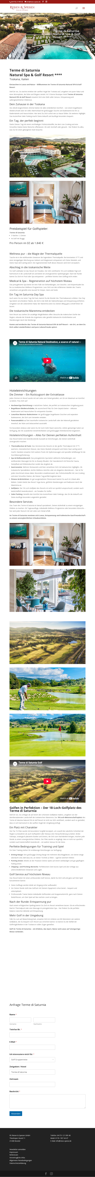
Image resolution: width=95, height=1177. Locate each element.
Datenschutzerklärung (18, 1163)
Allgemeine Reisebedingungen (21, 1160)
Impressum (14, 1152)
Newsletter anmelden (18, 1149)
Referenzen (14, 1155)
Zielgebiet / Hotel (18, 1067)
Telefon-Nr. (16, 1029)
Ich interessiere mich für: (22, 1054)
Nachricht (15, 1091)
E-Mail (13, 1042)
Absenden (15, 1113)
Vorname (13, 1024)
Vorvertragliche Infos (17, 1158)
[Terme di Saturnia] (48, 565)
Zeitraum (14, 1079)
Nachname (37, 1024)
